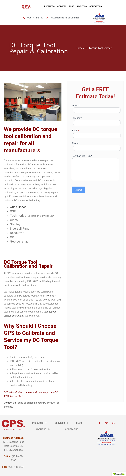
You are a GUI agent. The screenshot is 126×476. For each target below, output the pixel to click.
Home (79, 48)
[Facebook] (99, 423)
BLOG (71, 6)
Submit (78, 190)
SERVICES (61, 6)
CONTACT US (95, 6)
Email (75, 130)
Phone (75, 143)
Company (77, 117)
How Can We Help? (82, 155)
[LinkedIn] (113, 423)
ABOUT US (82, 6)
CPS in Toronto (46, 295)
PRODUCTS (49, 6)
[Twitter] (106, 423)
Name (76, 105)
